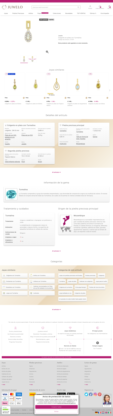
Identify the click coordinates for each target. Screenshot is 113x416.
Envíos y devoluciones (15, 331)
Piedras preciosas (90, 275)
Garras (95, 137)
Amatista (32, 369)
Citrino (31, 374)
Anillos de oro (6, 369)
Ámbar (86, 377)
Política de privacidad (13, 410)
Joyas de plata (72, 281)
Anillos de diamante (62, 366)
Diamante (32, 382)
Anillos (31, 13)
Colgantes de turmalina (65, 287)
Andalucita (88, 382)
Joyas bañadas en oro (65, 293)
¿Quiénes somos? (43, 331)
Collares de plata (7, 379)
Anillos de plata (6, 371)
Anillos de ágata (61, 369)
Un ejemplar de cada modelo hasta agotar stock (72, 299)
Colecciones (57, 13)
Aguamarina (88, 369)
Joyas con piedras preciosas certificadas (70, 275)
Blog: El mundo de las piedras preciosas (42, 337)
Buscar (78, 7)
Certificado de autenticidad (15, 334)
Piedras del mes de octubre (96, 287)
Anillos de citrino (62, 382)
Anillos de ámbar (62, 377)
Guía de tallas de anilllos (15, 339)
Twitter (86, 394)
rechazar (69, 400)
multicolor (63, 144)
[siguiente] (109, 90)
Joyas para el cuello (101, 281)
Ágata (31, 366)
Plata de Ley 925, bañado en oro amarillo (10, 137)
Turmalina (63, 131)
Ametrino (87, 379)
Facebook (91, 394)
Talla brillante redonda (12, 162)
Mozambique (80, 144)
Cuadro (7, 144)
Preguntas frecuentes (15, 342)
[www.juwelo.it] (109, 412)
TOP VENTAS (81, 13)
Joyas (6, 13)
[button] (90, 7)
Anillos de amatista (62, 374)
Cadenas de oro (6, 374)
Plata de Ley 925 (27, 135)
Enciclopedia (105, 13)
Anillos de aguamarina (63, 371)
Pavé (23, 162)
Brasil (40, 162)
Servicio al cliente (70, 346)
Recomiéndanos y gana (43, 339)
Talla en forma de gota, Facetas (82, 138)
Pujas (43, 13)
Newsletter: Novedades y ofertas (42, 334)
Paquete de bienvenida (42, 342)
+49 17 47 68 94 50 (66, 349)
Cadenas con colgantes (86, 281)
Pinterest (99, 394)
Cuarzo (31, 377)
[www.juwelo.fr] (99, 412)
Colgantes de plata (80, 293)
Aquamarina (32, 371)
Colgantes (101, 275)
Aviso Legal (32, 410)
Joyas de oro (5, 382)
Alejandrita (88, 371)
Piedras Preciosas (18, 13)
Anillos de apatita (62, 379)
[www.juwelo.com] (106, 412)
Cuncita (31, 379)
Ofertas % (93, 13)
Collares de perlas (7, 377)
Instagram (95, 394)
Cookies (24, 410)
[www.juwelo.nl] (103, 412)
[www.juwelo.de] (96, 412)
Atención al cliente (15, 337)
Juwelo (24, 144)
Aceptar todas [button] (56, 407)
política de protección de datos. (65, 403)
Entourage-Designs (80, 287)
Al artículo (55, 172)
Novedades (68, 13)
